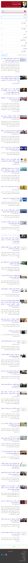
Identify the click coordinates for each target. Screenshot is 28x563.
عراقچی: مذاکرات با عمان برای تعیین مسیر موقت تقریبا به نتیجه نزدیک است (10, 320)
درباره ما (23, 556)
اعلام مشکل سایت (22, 560)
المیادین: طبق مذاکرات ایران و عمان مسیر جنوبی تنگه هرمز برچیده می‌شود (10, 211)
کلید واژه (25, 14)
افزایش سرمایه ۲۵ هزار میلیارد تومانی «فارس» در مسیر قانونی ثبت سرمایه (10, 439)
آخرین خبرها (23, 553)
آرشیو (24, 551)
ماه (26, 26)
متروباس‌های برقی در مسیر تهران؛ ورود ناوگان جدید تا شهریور (10, 263)
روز (26, 20)
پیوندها (23, 557)
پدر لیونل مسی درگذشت (13, 331)
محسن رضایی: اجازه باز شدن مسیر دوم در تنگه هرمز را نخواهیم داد (10, 372)
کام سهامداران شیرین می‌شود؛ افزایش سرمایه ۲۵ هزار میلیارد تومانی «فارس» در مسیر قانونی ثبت (10, 465)
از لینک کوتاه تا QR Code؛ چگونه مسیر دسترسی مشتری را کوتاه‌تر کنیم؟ (10, 59)
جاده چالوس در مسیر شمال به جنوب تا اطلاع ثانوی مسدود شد (10, 276)
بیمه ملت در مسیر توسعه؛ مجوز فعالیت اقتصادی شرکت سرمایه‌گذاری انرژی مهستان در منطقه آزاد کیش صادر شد (10, 170)
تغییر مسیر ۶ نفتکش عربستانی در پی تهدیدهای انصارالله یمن (10, 424)
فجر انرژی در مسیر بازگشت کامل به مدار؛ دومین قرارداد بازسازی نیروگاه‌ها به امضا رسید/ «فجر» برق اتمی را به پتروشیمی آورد (10, 79)
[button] (22, 55)
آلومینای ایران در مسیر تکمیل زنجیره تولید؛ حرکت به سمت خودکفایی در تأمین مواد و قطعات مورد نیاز (10, 90)
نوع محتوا (25, 48)
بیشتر (14, 546)
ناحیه (26, 43)
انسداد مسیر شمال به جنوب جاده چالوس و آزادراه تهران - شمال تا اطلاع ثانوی (10, 393)
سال (26, 31)
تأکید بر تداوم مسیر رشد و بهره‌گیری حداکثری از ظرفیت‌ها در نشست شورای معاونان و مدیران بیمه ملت (10, 487)
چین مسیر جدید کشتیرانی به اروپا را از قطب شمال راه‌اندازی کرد (10, 222)
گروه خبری (25, 37)
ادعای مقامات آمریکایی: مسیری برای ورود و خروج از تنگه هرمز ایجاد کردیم (10, 117)
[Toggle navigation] (3, 11)
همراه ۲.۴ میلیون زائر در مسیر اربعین (11, 198)
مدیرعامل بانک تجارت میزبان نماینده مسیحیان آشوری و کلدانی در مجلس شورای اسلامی (10, 239)
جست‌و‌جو (4, 55)
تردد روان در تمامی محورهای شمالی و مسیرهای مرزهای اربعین (10, 355)
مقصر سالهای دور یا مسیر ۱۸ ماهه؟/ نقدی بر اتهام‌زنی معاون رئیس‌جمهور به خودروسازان (10, 161)
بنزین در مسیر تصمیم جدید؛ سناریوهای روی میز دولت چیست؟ (10, 98)
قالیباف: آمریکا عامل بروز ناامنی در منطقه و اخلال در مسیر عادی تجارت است (10, 131)
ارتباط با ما (23, 554)
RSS (24, 559)
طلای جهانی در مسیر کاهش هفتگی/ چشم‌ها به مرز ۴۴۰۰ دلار (10, 248)
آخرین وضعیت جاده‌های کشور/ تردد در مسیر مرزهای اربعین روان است (10, 452)
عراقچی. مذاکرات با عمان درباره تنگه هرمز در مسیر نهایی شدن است (10, 473)
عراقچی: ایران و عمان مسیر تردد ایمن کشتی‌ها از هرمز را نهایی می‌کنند (10, 148)
